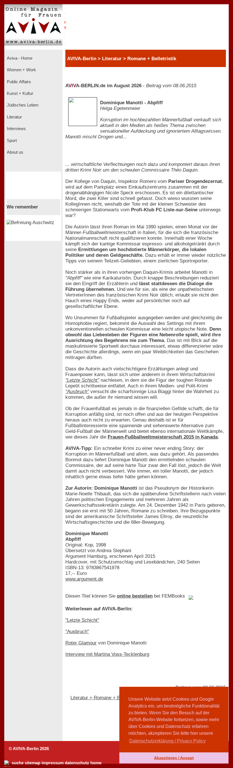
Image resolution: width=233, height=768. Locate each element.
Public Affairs (18, 82)
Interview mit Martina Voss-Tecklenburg (107, 654)
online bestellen (135, 596)
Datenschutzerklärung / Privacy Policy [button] (167, 740)
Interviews (16, 128)
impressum (52, 763)
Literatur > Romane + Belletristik (105, 697)
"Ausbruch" (77, 391)
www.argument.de (84, 579)
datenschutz (77, 763)
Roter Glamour (81, 643)
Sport (11, 140)
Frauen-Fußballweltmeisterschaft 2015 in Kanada (163, 437)
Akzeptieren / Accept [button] (174, 758)
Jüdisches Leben (22, 105)
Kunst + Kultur (19, 93)
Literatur (14, 117)
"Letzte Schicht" (82, 380)
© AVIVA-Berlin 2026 (29, 748)
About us (14, 152)
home (95, 763)
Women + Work (21, 70)
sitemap (32, 763)
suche (18, 763)
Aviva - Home (19, 58)
